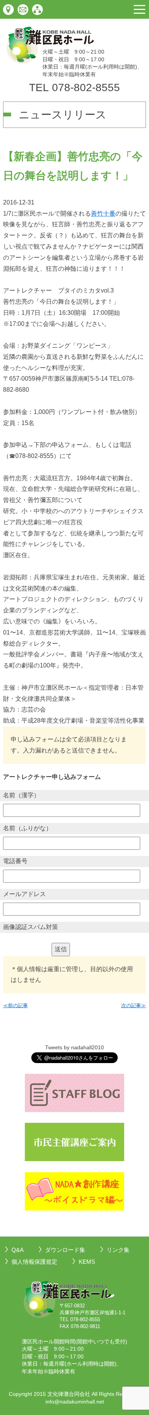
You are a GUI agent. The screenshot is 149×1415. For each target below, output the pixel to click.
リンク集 (118, 1250)
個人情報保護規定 (34, 1261)
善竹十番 (103, 213)
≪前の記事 (15, 1005)
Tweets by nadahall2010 (74, 1047)
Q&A (17, 1250)
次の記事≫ (133, 1005)
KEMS (87, 1261)
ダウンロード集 (65, 1250)
